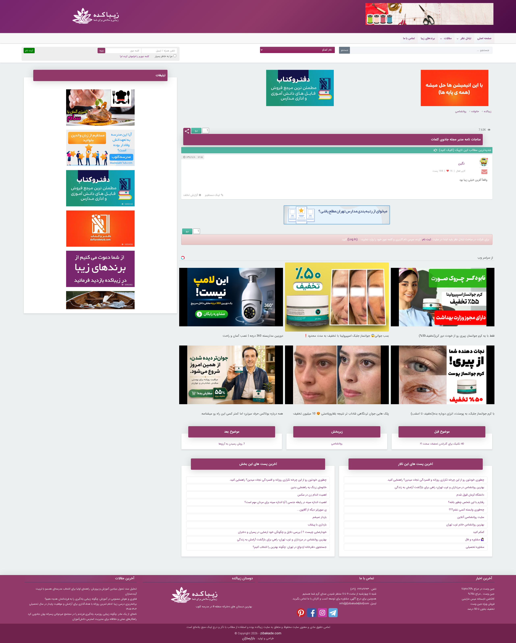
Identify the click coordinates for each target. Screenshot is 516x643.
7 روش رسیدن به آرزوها (232, 444)
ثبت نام (426, 239)
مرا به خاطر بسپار (164, 56)
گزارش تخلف (190, 195)
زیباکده (487, 111)
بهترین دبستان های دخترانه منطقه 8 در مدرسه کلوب (224, 606)
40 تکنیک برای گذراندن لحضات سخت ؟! (442, 444)
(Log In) (352, 239)
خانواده (475, 111)
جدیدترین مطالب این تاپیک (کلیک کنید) (464, 150)
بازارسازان (248, 638)
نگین (461, 163)
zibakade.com (270, 633)
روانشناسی (460, 111)
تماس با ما (409, 38)
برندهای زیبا (428, 38)
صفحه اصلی (484, 38)
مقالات (448, 38)
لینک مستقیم (212, 195)
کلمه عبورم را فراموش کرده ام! (134, 56)
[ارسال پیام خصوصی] (484, 171)
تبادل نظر (466, 38)
